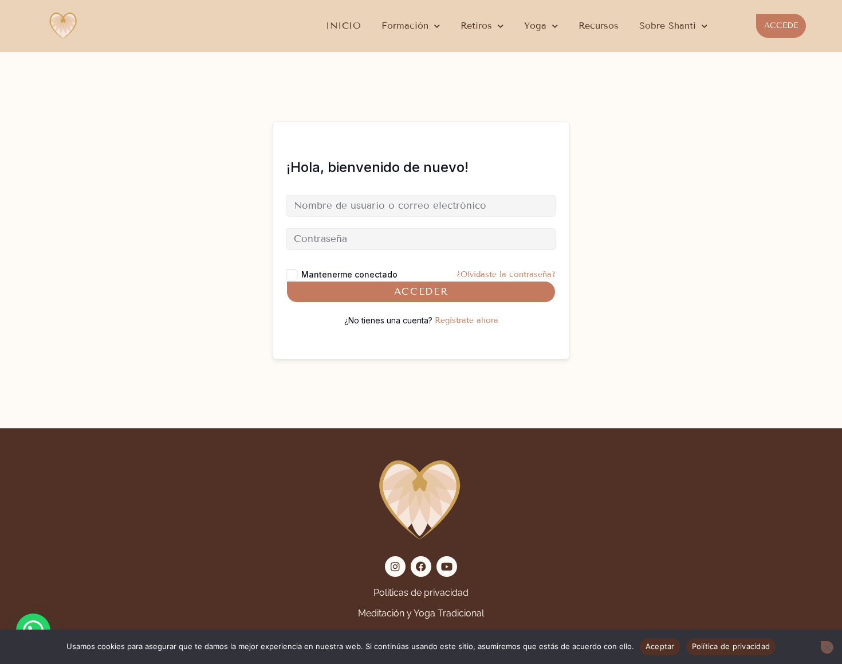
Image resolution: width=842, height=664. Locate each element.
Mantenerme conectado (349, 274)
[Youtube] (446, 566)
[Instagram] (395, 566)
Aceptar (660, 646)
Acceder (421, 292)
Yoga (535, 25)
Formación (404, 25)
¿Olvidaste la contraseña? (506, 274)
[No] (827, 647)
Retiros (476, 25)
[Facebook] (421, 566)
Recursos (599, 25)
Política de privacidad (731, 646)
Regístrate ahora (466, 320)
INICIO (343, 25)
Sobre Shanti (667, 25)
